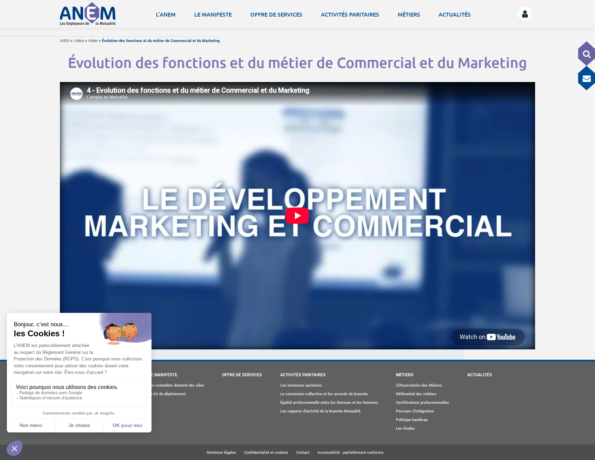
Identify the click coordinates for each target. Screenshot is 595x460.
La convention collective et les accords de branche (324, 393)
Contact (303, 452)
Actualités (455, 14)
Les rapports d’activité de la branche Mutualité (320, 410)
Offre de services (276, 14)
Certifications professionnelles (422, 402)
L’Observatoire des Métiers (419, 385)
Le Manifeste (213, 14)
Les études (405, 428)
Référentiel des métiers (416, 393)
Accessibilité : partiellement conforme (350, 452)
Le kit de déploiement (167, 393)
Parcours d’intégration (415, 410)
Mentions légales (221, 452)
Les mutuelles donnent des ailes (176, 385)
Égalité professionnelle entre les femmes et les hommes (329, 402)
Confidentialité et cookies (266, 452)
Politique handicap (412, 419)
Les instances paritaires (301, 385)
